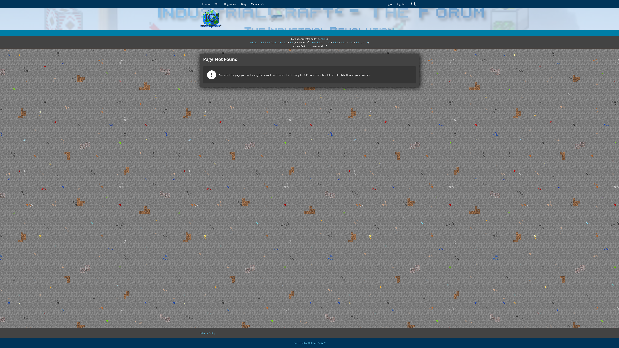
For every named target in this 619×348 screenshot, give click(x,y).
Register (401, 4)
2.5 (274, 42)
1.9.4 (343, 42)
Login (389, 4)
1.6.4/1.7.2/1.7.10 (320, 42)
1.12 (365, 42)
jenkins (323, 38)
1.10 (351, 42)
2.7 (285, 42)
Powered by (309, 343)
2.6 (280, 42)
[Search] (413, 4)
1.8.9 (335, 42)
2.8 (291, 42)
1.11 (358, 42)
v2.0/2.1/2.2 (257, 42)
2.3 (268, 42)
